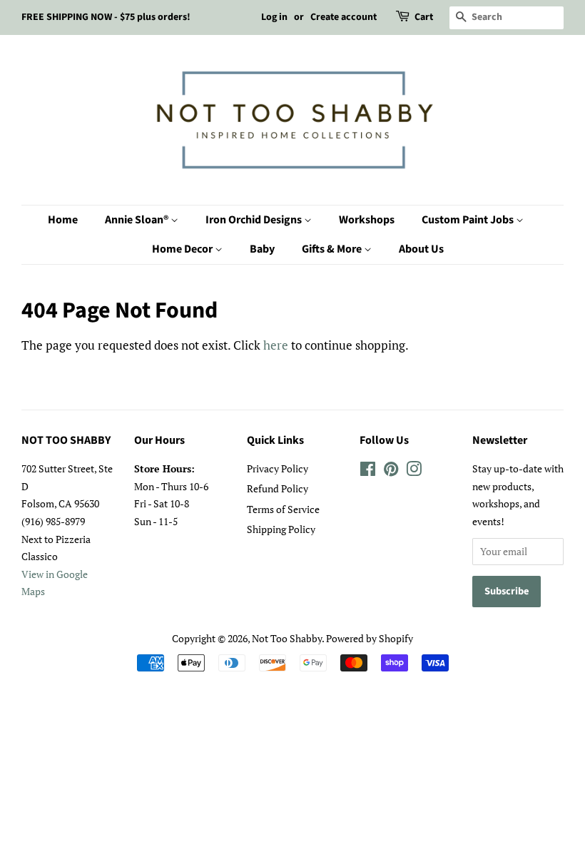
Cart (423, 17)
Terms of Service (283, 509)
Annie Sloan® (138, 220)
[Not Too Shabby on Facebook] (368, 471)
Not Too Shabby (287, 638)
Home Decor (183, 249)
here (275, 345)
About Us (421, 249)
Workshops (367, 220)
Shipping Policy (281, 529)
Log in (274, 17)
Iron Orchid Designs (254, 220)
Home (63, 220)
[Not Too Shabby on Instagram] (414, 471)
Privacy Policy (277, 468)
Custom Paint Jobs (469, 220)
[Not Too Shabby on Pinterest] (391, 471)
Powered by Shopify (369, 638)
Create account (343, 17)
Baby (262, 249)
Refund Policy (277, 488)
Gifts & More (333, 249)
